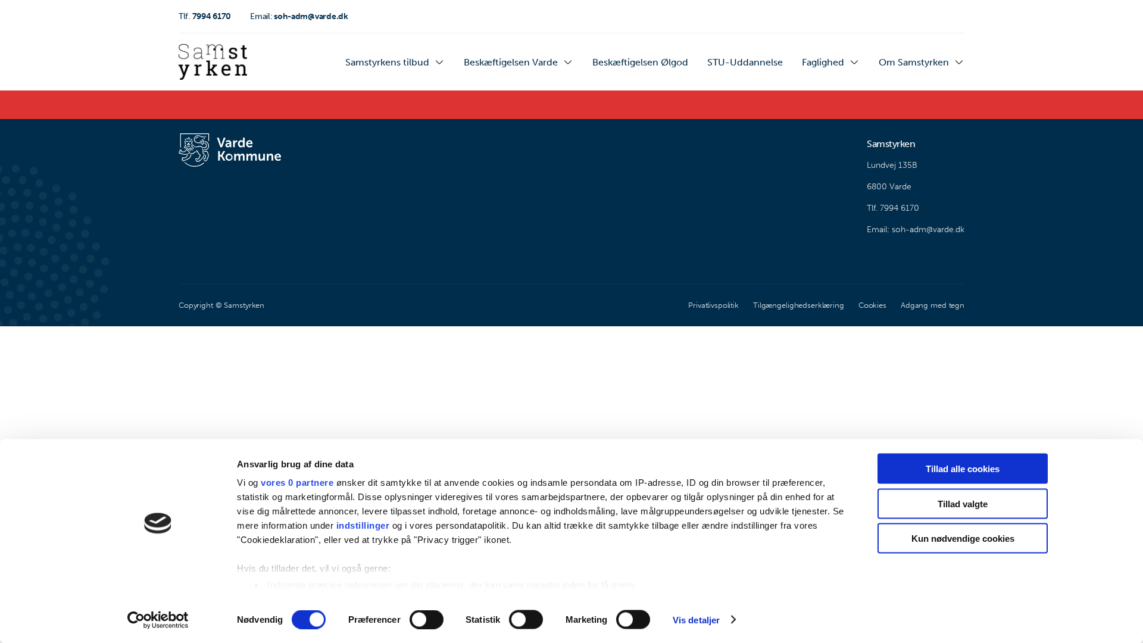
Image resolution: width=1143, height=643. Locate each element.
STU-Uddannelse (745, 62)
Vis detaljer (696, 619)
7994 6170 (205, 16)
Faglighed (823, 62)
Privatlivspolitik (713, 305)
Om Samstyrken (914, 62)
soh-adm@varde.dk (299, 16)
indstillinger (363, 525)
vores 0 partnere (297, 482)
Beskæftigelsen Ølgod (640, 62)
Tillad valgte (963, 503)
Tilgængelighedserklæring (798, 305)
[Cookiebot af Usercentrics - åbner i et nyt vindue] (158, 620)
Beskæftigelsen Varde (511, 62)
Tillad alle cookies (963, 469)
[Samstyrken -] (213, 62)
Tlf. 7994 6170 (893, 208)
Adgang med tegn (932, 305)
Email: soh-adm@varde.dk (915, 229)
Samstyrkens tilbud (387, 62)
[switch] (427, 619)
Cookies (872, 305)
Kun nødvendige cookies (962, 538)
